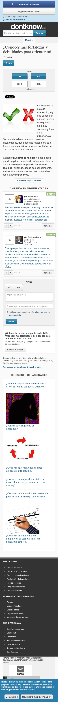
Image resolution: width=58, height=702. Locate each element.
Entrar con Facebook (29, 4)
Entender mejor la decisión (29, 180)
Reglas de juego (14, 582)
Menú (29, 39)
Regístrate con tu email (29, 11)
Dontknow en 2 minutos (17, 571)
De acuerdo (12, 697)
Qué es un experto (14, 590)
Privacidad (11, 636)
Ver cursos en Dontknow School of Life (22, 366)
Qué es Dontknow (14, 567)
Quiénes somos (13, 644)
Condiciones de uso (15, 629)
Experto (10, 602)
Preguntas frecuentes (16, 586)
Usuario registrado (15, 605)
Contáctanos (12, 652)
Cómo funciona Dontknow (18, 575)
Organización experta (16, 613)
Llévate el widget (15, 349)
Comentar (47, 226)
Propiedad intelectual (16, 640)
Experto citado (13, 609)
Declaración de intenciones (18, 579)
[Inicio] (29, 26)
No (38, 76)
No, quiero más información (36, 697)
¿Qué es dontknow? (14, 19)
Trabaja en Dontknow (16, 648)
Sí (20, 76)
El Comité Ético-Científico (17, 617)
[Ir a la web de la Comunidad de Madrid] (20, 670)
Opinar (11, 321)
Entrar (26, 16)
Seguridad (11, 632)
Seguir (9, 63)
